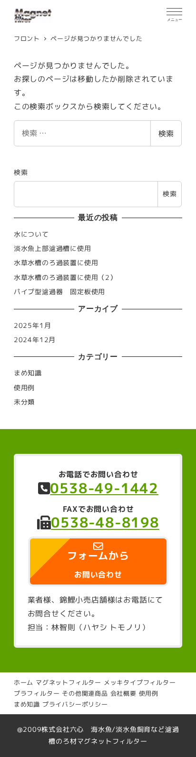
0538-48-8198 (105, 522)
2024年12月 (35, 340)
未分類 (24, 402)
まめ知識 (28, 373)
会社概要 (123, 693)
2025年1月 (32, 325)
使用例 (24, 388)
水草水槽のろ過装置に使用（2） (65, 277)
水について (31, 234)
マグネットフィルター (68, 682)
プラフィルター (37, 693)
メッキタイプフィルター (140, 682)
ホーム (23, 682)
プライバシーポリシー (75, 704)
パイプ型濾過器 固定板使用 (59, 292)
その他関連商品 (85, 693)
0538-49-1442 (104, 488)
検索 (166, 133)
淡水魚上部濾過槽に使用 (52, 248)
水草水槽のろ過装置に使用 (56, 263)
